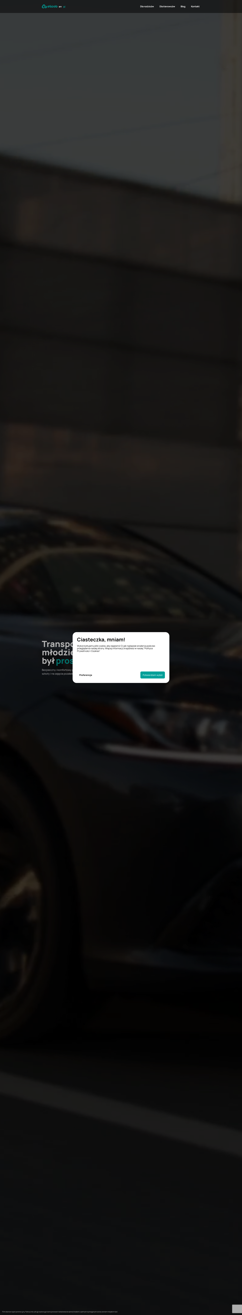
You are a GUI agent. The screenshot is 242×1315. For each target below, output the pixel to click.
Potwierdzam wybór (153, 674)
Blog (183, 6)
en (60, 6)
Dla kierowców (167, 6)
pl (64, 6)
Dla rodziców (147, 6)
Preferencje (85, 674)
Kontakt (195, 6)
